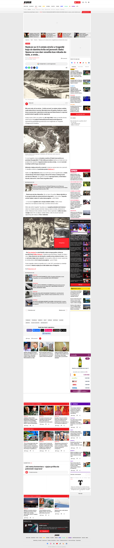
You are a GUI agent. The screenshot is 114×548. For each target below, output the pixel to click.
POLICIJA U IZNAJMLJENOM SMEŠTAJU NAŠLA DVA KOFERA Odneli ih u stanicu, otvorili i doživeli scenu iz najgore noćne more (42, 12)
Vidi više (80, 493)
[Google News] (88, 62)
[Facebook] (71, 62)
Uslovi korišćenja (71, 540)
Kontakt (39, 540)
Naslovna (27, 39)
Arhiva (58, 540)
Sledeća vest (62, 310)
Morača (28, 322)
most (45, 320)
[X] (77, 62)
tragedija (34, 320)
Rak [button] (80, 477)
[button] (64, 58)
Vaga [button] (89, 477)
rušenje (50, 320)
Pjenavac (28, 320)
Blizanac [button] (77, 477)
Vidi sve (80, 284)
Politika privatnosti (64, 540)
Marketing (35, 540)
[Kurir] (27, 2)
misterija (55, 320)
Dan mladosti (32, 252)
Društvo (35, 39)
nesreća (40, 320)
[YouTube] (80, 62)
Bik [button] (74, 477)
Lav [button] (82, 477)
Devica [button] (85, 477)
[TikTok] (83, 62)
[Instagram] (74, 62)
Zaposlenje (78, 540)
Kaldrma (50, 169)
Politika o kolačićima (52, 540)
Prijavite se (45, 531)
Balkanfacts (31, 269)
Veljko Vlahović (37, 254)
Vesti (32, 39)
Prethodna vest (31, 310)
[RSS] (86, 62)
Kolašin (61, 320)
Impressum (44, 540)
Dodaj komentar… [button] (33, 472)
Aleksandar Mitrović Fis (34, 57)
